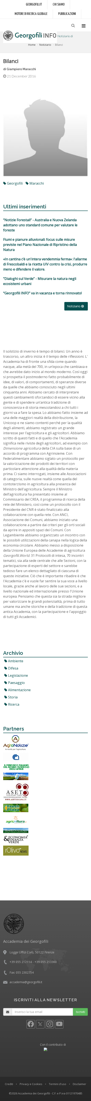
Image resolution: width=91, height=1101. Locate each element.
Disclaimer (79, 1084)
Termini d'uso (57, 1084)
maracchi (36, 183)
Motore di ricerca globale (31, 14)
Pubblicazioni (67, 14)
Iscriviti (80, 1012)
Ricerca (13, 704)
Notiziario (45, 45)
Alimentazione (19, 690)
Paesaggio (16, 682)
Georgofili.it (34, 4)
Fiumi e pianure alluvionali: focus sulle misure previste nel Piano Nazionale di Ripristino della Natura (40, 244)
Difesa (12, 668)
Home (32, 45)
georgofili (14, 183)
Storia (12, 697)
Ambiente (15, 661)
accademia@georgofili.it (26, 982)
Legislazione (17, 675)
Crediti (9, 1084)
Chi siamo (59, 4)
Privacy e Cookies (31, 1084)
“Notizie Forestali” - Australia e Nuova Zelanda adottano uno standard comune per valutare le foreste (40, 225)
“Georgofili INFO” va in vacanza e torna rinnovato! (42, 293)
